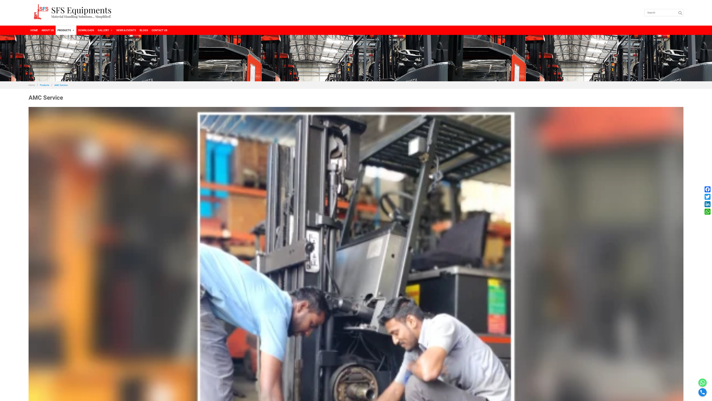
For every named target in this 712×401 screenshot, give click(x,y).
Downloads (86, 30)
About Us (48, 30)
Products (64, 30)
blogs (144, 30)
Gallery (103, 30)
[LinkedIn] (707, 204)
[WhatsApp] (707, 211)
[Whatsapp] (702, 383)
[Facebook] (707, 189)
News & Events (126, 30)
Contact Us (159, 30)
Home (34, 30)
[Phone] (702, 392)
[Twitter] (707, 196)
